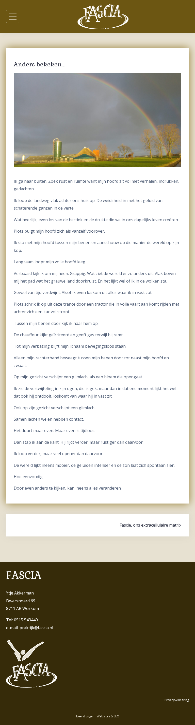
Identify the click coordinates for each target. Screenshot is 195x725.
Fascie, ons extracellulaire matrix (150, 525)
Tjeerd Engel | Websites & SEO (97, 716)
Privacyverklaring (177, 700)
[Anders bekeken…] (97, 120)
